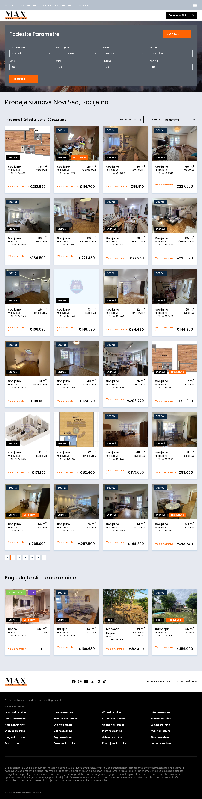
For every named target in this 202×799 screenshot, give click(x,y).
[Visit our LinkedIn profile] (98, 681)
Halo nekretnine (161, 718)
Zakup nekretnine (64, 743)
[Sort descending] (140, 120)
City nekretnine (63, 712)
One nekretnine (160, 737)
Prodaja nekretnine (114, 743)
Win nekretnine (160, 725)
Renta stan (12, 743)
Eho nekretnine (62, 725)
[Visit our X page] (92, 681)
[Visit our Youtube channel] (86, 681)
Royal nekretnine (15, 718)
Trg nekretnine (62, 737)
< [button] (7, 558)
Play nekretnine (112, 731)
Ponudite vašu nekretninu (57, 5)
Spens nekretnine (113, 725)
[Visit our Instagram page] (80, 681)
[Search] (193, 15)
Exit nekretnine (62, 731)
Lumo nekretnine (161, 743)
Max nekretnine (161, 731)
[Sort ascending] (135, 120)
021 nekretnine (111, 712)
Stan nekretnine (15, 731)
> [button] (44, 558)
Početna (9, 5)
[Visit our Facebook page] (74, 681)
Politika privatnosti (159, 681)
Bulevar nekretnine (65, 718)
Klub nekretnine (15, 725)
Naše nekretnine (28, 5)
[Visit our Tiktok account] (104, 681)
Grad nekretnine (15, 712)
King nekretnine (15, 737)
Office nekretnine (113, 718)
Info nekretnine (160, 712)
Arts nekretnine (112, 737)
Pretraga (19, 78)
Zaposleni (82, 5)
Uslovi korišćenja (186, 681)
